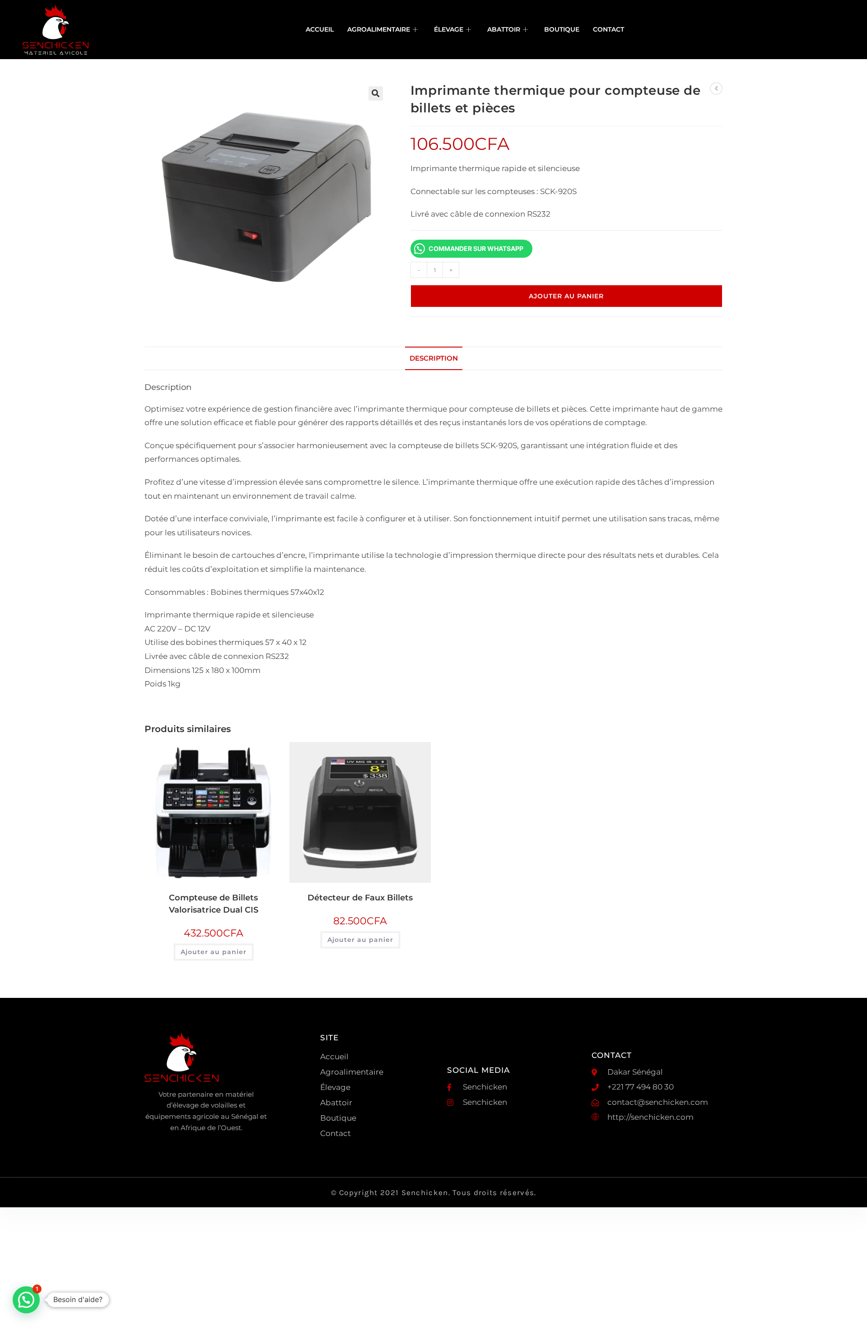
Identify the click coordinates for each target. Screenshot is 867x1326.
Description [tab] (434, 358)
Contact (608, 29)
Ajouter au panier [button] (214, 952)
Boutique (561, 29)
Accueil (320, 29)
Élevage (448, 29)
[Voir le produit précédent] (716, 88)
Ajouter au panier (566, 296)
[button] (375, 93)
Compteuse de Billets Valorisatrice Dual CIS (213, 904)
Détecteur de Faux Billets (360, 898)
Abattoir (503, 29)
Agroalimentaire (378, 29)
